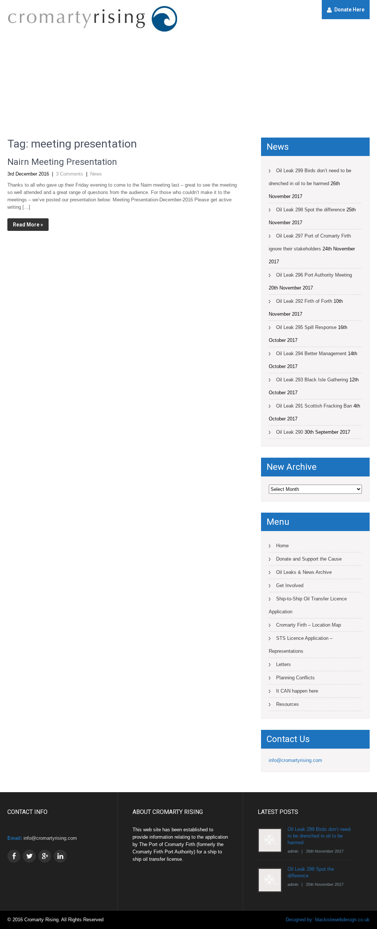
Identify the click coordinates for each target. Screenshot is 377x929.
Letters (283, 664)
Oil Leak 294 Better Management (311, 353)
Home (282, 545)
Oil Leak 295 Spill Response (306, 327)
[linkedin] (60, 856)
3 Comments (69, 174)
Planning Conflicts (295, 677)
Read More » (28, 225)
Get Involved (289, 585)
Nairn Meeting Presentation (62, 162)
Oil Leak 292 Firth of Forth (304, 301)
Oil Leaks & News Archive (304, 572)
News (96, 174)
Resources (287, 704)
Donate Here (349, 10)
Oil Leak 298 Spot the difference (310, 209)
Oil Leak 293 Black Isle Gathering (312, 379)
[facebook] (13, 856)
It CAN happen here (297, 691)
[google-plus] (44, 856)
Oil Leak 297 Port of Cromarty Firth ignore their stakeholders (310, 242)
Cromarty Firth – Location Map (308, 625)
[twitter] (29, 856)
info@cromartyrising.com (295, 760)
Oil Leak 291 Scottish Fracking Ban (314, 406)
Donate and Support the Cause (309, 559)
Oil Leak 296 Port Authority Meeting (314, 275)
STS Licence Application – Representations (300, 644)
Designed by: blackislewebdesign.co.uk (328, 919)
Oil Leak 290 (289, 432)
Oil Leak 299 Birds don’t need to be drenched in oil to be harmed (310, 177)
